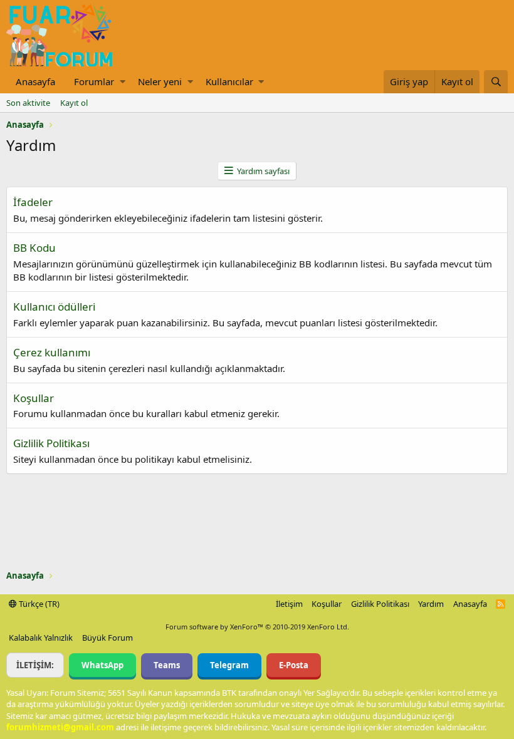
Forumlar (94, 81)
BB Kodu (34, 247)
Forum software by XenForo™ (257, 626)
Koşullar (33, 398)
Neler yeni (160, 81)
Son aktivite (28, 102)
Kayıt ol (74, 102)
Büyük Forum (107, 637)
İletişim (289, 603)
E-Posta (293, 665)
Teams (167, 665)
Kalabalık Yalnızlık (41, 637)
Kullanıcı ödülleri (54, 306)
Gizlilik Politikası (51, 443)
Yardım (431, 603)
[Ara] (496, 81)
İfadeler (33, 202)
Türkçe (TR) (38, 603)
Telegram (229, 665)
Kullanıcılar (229, 81)
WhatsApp (102, 665)
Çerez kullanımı (51, 352)
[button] (122, 81)
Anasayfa (35, 81)
